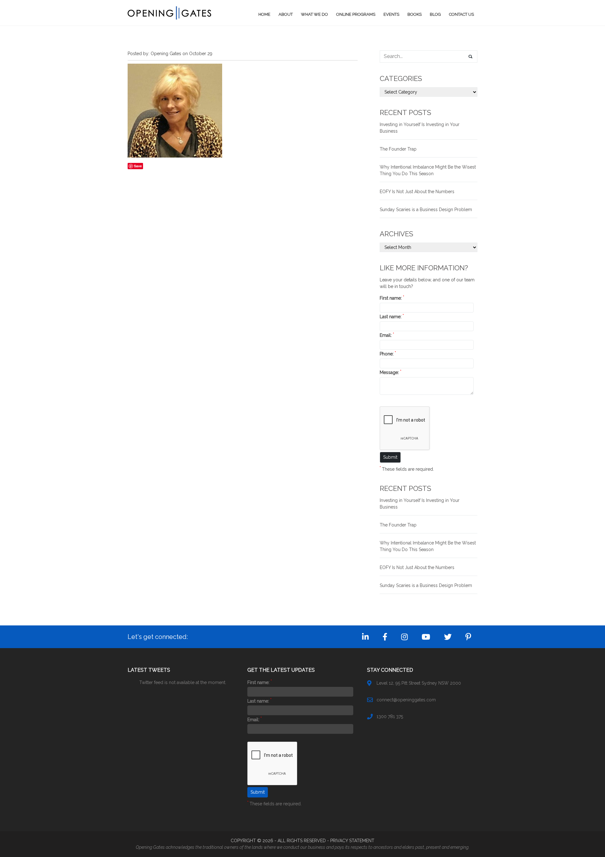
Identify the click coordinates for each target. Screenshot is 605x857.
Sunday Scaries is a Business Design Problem (426, 209)
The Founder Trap (398, 149)
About (286, 14)
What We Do (314, 14)
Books (414, 14)
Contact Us (461, 14)
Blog (435, 14)
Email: (387, 335)
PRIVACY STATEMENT (352, 840)
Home (264, 14)
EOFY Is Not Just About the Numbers (417, 191)
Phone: (388, 353)
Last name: (392, 316)
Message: (390, 372)
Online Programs (355, 14)
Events (391, 14)
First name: (392, 298)
